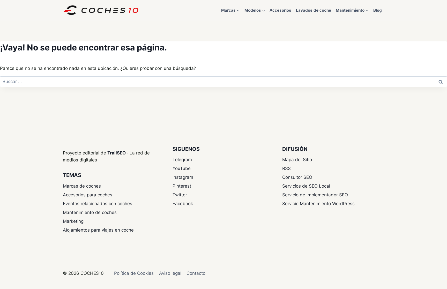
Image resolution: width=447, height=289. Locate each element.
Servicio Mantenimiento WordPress (318, 203)
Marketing (73, 221)
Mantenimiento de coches (90, 212)
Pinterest (182, 186)
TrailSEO (116, 152)
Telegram (182, 159)
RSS (286, 168)
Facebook (183, 203)
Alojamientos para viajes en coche (98, 230)
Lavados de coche (313, 10)
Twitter (180, 194)
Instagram (183, 177)
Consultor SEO (297, 177)
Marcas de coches (82, 186)
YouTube (182, 168)
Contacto (196, 273)
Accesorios (280, 10)
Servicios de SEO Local (306, 186)
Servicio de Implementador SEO (315, 194)
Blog (377, 10)
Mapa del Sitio (297, 159)
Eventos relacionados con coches (97, 203)
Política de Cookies (134, 273)
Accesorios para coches (87, 194)
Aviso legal (170, 273)
